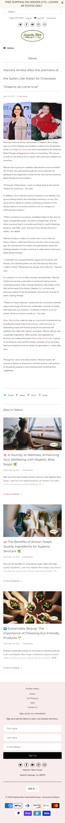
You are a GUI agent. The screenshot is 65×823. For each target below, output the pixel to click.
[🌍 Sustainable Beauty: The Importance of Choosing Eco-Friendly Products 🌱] (32, 607)
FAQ (32, 703)
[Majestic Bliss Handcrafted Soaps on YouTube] (32, 24)
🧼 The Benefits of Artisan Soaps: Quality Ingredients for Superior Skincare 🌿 (27, 546)
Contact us (32, 707)
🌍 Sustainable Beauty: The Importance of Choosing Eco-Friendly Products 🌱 (31, 633)
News (32, 58)
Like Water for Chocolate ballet (23, 149)
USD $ (31, 788)
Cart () (40, 18)
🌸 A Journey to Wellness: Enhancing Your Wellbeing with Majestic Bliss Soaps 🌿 (31, 459)
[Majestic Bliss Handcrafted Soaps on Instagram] (38, 24)
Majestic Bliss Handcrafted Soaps (27, 797)
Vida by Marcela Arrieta (41, 338)
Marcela (12, 320)
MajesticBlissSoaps (29, 324)
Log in (29, 18)
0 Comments (22, 96)
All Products (32, 698)
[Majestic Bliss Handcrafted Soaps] (32, 35)
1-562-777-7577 (16, 18)
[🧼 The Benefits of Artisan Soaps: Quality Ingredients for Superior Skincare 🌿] (32, 520)
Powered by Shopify (51, 797)
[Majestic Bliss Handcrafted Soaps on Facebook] (26, 24)
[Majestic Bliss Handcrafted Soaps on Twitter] (20, 24)
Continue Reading (11, 494)
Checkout (51, 18)
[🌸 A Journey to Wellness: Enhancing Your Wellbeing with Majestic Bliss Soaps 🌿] (32, 434)
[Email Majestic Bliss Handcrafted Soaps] (44, 24)
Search (33, 694)
